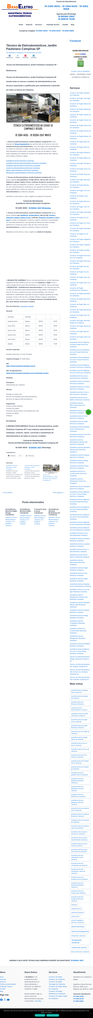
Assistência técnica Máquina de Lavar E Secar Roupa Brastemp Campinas (79, 651)
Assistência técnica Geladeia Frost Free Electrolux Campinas (79, 429)
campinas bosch (76, 908)
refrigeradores (34, 215)
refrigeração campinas (76, 941)
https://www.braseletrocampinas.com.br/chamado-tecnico (27, 373)
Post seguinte (58, 492)
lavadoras (42, 217)
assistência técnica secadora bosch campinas (79, 878)
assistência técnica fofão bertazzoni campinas (79, 715)
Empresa (3, 979)
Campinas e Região (27, 306)
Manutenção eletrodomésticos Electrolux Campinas (24, 172)
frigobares (10, 217)
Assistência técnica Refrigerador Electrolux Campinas (78, 481)
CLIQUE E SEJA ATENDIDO (80, 71)
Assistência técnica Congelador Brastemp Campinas (77, 623)
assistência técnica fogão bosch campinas (79, 720)
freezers (52, 215)
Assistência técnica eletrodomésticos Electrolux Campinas (26, 163)
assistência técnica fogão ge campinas (80, 732)
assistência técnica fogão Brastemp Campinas (79, 726)
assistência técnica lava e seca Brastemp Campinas (79, 839)
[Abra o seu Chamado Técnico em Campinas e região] (80, 58)
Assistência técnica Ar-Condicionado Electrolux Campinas (78, 473)
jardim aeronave (77, 927)
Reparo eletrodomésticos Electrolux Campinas (22, 170)
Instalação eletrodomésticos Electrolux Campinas (23, 165)
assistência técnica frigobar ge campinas (80, 768)
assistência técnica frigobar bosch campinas (80, 762)
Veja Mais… (38, 1001)
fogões (22, 217)
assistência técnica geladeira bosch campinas (79, 774)
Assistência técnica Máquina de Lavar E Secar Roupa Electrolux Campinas (79, 494)
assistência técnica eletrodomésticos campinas (79, 709)
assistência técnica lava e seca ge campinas (79, 845)
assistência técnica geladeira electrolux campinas (77, 788)
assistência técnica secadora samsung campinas (77, 899)
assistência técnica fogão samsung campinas (79, 738)
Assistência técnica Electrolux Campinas (20, 161)
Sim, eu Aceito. (40, 1015)
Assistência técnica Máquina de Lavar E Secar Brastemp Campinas (79, 517)
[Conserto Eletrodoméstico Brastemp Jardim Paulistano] (34, 472)
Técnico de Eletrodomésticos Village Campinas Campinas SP (80, 659)
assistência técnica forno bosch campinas (79, 744)
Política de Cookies (52, 1015)
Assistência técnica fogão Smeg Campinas (11, 512)
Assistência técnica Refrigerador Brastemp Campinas (77, 638)
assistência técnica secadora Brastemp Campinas (77, 885)
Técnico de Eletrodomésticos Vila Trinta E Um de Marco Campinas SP (80, 672)
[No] (91, 1013)
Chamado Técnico (6, 986)
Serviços (3, 982)
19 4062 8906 (68, 31)
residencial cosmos (79, 947)
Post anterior (7, 492)
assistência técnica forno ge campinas (80, 750)
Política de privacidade (8, 984)
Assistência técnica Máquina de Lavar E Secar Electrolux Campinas (79, 360)
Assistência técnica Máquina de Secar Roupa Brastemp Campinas (79, 502)
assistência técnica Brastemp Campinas (77, 703)
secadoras (50, 217)
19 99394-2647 (35, 448)
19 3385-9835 (42, 31)
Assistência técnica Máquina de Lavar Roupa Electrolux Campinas (79, 352)
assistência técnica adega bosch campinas (79, 691)
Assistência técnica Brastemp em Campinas (54, 512)
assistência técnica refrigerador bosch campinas (77, 857)
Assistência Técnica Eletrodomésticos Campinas (11, 519)
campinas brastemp (77, 912)
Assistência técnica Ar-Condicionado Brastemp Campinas (78, 631)
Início (2, 977)
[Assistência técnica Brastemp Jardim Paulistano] (15, 472)
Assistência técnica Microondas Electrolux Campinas (77, 405)
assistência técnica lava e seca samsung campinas (79, 850)
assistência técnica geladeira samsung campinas (77, 802)
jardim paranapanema (80, 931)
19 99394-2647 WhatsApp (40, 208)
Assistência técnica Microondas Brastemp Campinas (77, 562)
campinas (74, 905)
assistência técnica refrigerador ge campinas (79, 864)
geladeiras (24, 215)
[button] (43, 24)
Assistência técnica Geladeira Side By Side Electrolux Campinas (80, 450)
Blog (1, 991)
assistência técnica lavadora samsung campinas (80, 827)
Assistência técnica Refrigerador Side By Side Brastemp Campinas (79, 597)
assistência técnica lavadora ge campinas (80, 821)
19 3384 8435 (69, 6)
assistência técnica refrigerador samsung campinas (78, 871)
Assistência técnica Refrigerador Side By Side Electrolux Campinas (79, 442)
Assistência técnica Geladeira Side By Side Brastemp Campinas (80, 605)
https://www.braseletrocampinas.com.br (20, 366)
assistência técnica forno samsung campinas (79, 756)
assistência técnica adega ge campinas (79, 697)
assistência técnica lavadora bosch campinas (80, 809)
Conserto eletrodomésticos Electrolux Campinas (23, 168)
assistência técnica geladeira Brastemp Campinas (77, 780)
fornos (28, 217)
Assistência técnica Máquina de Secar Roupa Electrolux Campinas (79, 344)
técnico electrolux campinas (80, 952)
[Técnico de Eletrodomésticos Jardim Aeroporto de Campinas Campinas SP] (51, 469)
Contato (3, 989)
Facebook (75, 40)
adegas (17, 217)
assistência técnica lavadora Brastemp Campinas (80, 815)
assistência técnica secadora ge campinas (78, 892)
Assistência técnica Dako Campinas (25, 511)
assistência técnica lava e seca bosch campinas (79, 833)
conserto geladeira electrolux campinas (77, 921)
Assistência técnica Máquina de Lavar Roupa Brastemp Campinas (79, 509)
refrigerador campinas (78, 936)
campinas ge (75, 916)
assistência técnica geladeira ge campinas (78, 795)
